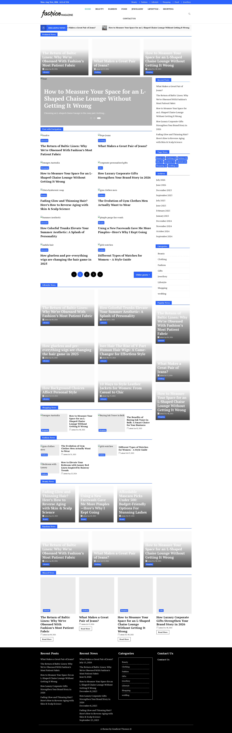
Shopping (166, 2)
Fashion (144, 2)
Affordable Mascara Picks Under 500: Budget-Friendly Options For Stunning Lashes (133, 502)
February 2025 (163, 210)
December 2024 (164, 220)
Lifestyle (155, 2)
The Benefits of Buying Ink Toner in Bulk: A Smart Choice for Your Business (138, 421)
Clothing (102, 140)
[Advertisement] (176, 440)
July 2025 (160, 200)
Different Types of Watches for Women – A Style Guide (120, 257)
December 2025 (164, 190)
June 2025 (161, 205)
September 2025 (164, 195)
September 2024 (164, 236)
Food (177, 2)
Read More (46, 639)
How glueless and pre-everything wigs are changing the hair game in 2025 (65, 259)
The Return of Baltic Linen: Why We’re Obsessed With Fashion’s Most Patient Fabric (63, 59)
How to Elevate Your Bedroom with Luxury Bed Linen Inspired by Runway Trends (75, 466)
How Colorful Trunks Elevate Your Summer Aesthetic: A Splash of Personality (64, 232)
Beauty (134, 2)
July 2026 (160, 179)
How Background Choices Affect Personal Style (63, 390)
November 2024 (164, 226)
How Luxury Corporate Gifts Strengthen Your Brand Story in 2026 (124, 175)
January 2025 (162, 215)
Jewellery (187, 2)
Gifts (100, 168)
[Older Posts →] (100, 274)
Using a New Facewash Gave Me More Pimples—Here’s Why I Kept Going (124, 230)
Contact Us (129, 18)
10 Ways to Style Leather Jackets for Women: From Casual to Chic (121, 388)
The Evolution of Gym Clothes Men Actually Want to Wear (123, 203)
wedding (173, 165)
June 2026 (161, 184)
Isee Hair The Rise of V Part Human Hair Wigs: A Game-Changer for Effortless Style (123, 350)
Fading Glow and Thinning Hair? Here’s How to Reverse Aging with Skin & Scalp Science (64, 205)
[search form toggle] (189, 14)
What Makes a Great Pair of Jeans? (114, 63)
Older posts (142, 274)
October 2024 (162, 231)
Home (88, 9)
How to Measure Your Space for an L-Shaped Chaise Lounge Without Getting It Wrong (117, 27)
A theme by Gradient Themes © (116, 728)
